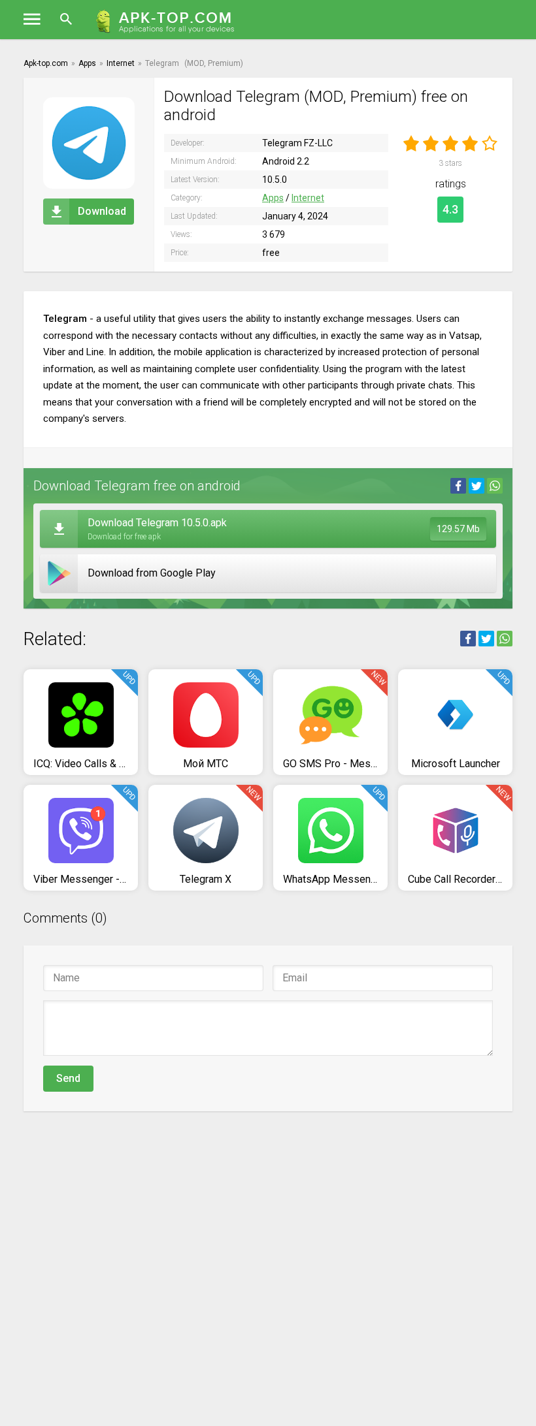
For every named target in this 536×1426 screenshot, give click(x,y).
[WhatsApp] (495, 486)
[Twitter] (476, 486)
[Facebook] (458, 486)
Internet (308, 198)
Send (68, 1078)
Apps (273, 198)
